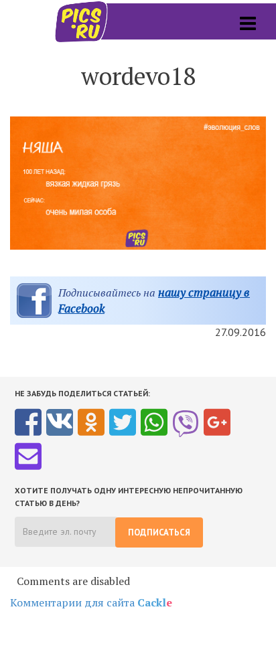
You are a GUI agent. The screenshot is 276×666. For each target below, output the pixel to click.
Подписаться (159, 532)
